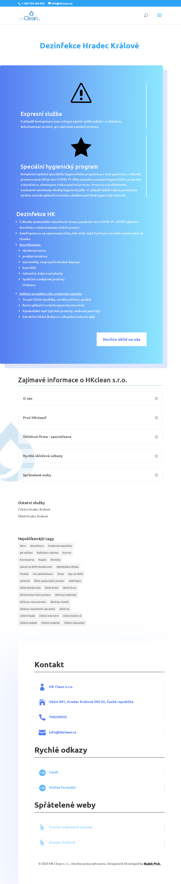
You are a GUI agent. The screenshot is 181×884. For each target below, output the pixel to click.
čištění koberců (72, 616)
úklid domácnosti (30, 588)
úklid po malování (65, 595)
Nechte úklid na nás (121, 339)
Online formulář (62, 787)
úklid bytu (75, 581)
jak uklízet (26, 552)
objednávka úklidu (67, 567)
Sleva (60, 574)
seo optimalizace (43, 574)
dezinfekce (37, 546)
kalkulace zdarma (47, 552)
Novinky (55, 560)
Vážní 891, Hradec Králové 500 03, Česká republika (91, 701)
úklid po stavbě (59, 602)
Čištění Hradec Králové (34, 509)
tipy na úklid (75, 574)
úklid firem (69, 588)
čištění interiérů (48, 616)
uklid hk (25, 581)
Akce (23, 546)
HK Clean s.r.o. (61, 686)
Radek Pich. (152, 863)
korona (66, 552)
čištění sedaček (50, 623)
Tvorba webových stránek (70, 827)
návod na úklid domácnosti (36, 567)
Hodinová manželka (60, 546)
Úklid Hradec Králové (33, 516)
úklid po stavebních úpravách (37, 609)
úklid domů (51, 588)
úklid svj (64, 609)
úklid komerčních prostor (35, 595)
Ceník (53, 772)
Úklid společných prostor (49, 581)
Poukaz (24, 574)
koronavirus (27, 560)
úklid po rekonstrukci (33, 602)
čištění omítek (28, 623)
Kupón (42, 560)
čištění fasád (27, 616)
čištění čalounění (74, 623)
